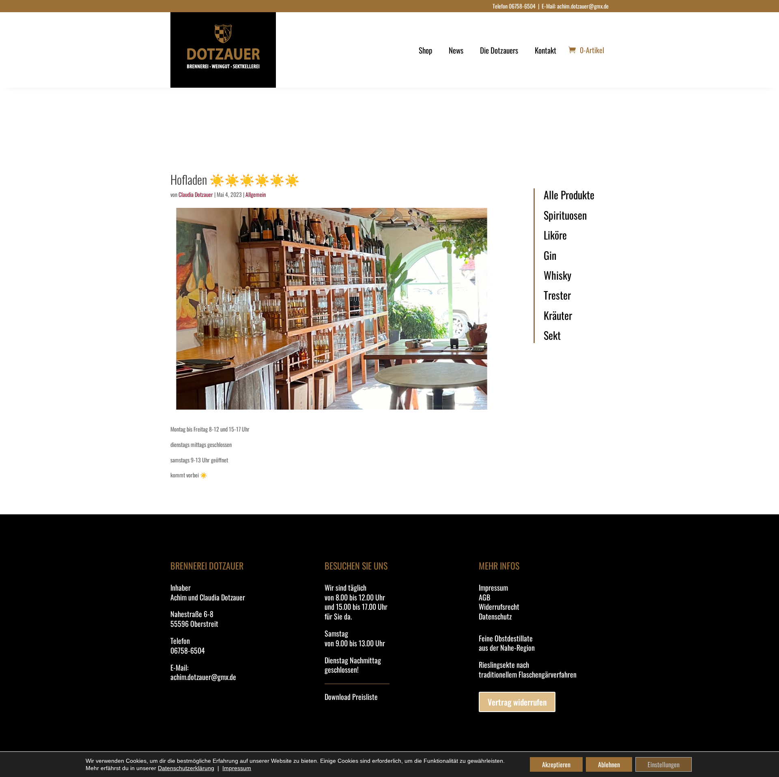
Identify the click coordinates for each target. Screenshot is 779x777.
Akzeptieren (556, 764)
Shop (425, 50)
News (456, 50)
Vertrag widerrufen (517, 702)
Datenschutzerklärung (186, 768)
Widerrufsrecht (499, 606)
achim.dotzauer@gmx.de (583, 6)
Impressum (493, 587)
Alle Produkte (569, 195)
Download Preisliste (351, 696)
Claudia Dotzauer (196, 194)
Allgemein (255, 194)
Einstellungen (664, 764)
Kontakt (545, 50)
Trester (557, 295)
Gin (550, 255)
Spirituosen (565, 215)
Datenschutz (495, 616)
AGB (484, 597)
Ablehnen (609, 764)
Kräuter (558, 315)
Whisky (557, 275)
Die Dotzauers (499, 50)
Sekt (552, 335)
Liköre (555, 235)
